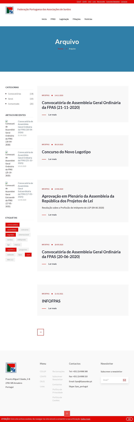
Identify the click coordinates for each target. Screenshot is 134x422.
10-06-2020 (59, 189)
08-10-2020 (59, 144)
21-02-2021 (59, 294)
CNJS (89, 1)
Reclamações (101, 1)
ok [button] (129, 419)
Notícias (88, 19)
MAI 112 (10, 259)
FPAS (53, 19)
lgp (8, 244)
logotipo (10, 234)
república (11, 249)
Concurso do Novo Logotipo (66, 151)
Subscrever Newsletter (113, 1)
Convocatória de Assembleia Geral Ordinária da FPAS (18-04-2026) (25, 126)
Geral (20, 98)
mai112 (17, 244)
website (10, 254)
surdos (10, 239)
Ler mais (52, 114)
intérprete (22, 239)
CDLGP (79, 1)
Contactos (124, 1)
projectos (23, 249)
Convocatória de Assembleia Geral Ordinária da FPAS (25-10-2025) (25, 157)
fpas (20, 254)
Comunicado (20, 103)
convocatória (12, 224)
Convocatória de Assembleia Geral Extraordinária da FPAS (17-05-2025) (25, 190)
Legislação (64, 19)
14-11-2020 (59, 95)
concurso (24, 229)
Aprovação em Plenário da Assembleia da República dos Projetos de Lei (78, 198)
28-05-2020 (59, 244)
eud (28, 254)
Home (60, 48)
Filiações (77, 19)
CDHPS (84, 1)
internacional (24, 234)
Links (94, 1)
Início (44, 19)
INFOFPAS (45, 95)
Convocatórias (20, 93)
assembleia (11, 229)
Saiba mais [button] (85, 419)
